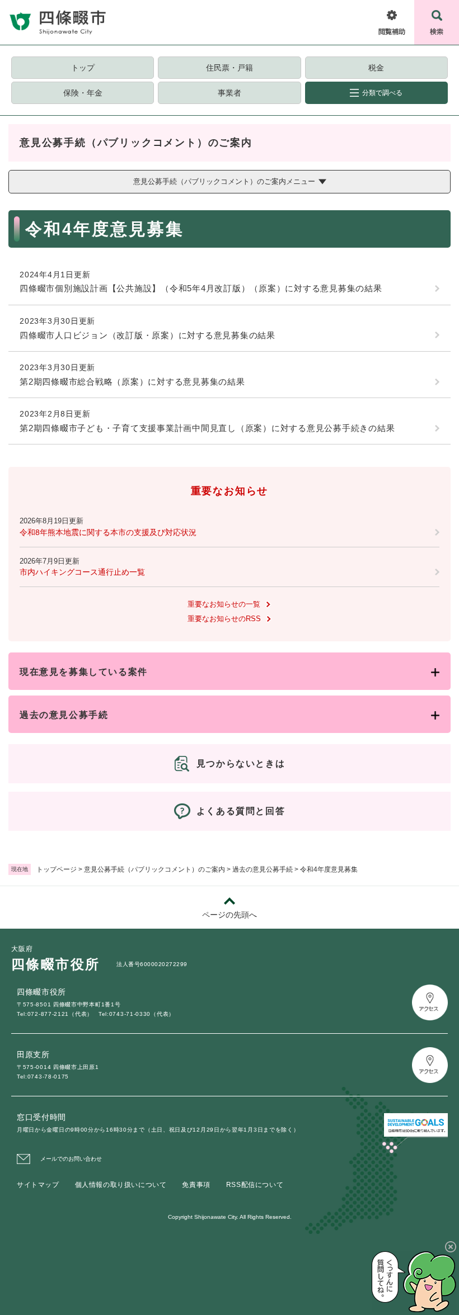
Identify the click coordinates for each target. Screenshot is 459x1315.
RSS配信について (254, 1185)
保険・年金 (82, 92)
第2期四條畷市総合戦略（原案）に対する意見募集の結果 (132, 381)
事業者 (229, 92)
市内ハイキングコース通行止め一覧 (82, 571)
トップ (83, 67)
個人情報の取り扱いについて (121, 1185)
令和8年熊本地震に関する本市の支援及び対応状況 (108, 532)
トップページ (56, 869)
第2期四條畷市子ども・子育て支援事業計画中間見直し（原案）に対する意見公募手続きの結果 (207, 428)
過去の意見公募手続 (262, 869)
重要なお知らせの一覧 (224, 604)
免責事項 (196, 1185)
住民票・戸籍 (229, 67)
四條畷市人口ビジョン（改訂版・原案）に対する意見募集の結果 (147, 335)
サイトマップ (38, 1185)
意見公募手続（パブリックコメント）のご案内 (154, 869)
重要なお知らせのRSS (224, 618)
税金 (376, 67)
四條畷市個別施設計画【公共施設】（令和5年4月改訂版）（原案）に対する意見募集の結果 (201, 288)
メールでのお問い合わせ (71, 1159)
